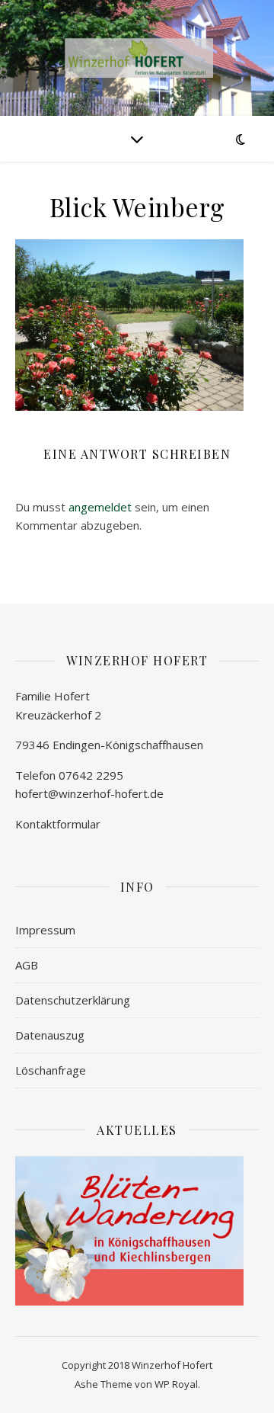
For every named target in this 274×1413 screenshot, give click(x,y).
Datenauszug (49, 1035)
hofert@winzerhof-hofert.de (89, 793)
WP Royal (176, 1384)
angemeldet (100, 506)
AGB (26, 964)
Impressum (45, 929)
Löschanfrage (50, 1070)
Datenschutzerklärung (72, 1000)
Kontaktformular (57, 823)
